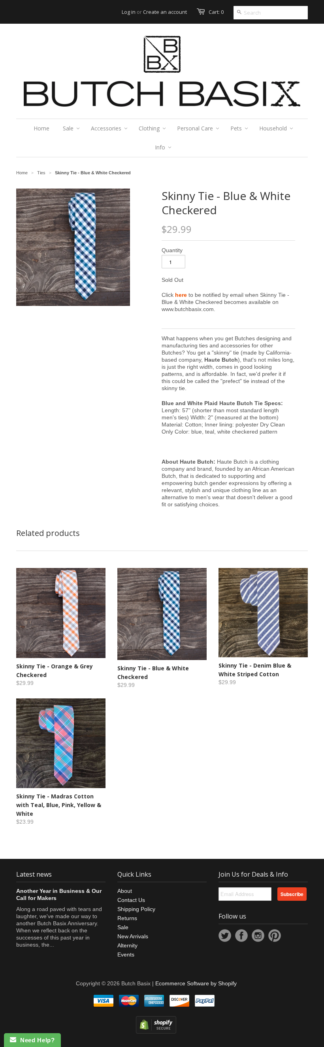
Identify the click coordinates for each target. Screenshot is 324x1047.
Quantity (172, 250)
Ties (41, 172)
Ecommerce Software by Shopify (196, 983)
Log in (129, 11)
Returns (127, 918)
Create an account (165, 11)
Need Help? (35, 1040)
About (124, 891)
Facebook (241, 935)
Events (125, 954)
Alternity (127, 945)
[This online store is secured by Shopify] (156, 1031)
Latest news (34, 874)
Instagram (258, 935)
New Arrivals (132, 936)
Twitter (225, 935)
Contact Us (131, 900)
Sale (122, 927)
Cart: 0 (216, 11)
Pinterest (274, 935)
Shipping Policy (136, 909)
